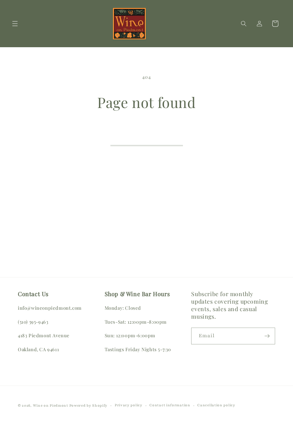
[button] (15, 23)
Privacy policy (129, 405)
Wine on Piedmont (51, 405)
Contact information (169, 405)
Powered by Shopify (88, 405)
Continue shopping (146, 135)
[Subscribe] (267, 336)
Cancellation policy (216, 405)
